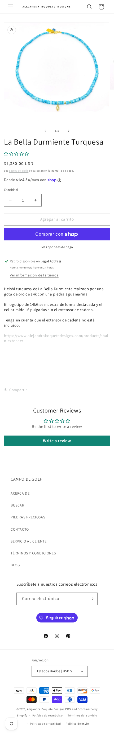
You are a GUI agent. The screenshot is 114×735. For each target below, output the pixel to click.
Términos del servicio (82, 715)
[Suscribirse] (91, 599)
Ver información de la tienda (34, 275)
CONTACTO (20, 529)
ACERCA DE (20, 493)
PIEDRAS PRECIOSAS (28, 517)
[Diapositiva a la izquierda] (45, 131)
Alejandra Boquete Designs (46, 709)
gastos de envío (19, 170)
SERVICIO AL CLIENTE (28, 541)
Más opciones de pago (57, 247)
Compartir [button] (18, 389)
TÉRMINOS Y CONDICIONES (33, 553)
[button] (10, 7)
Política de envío (77, 723)
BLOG (15, 565)
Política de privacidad (45, 723)
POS (68, 709)
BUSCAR (17, 505)
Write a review (57, 440)
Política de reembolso (47, 715)
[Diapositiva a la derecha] (68, 131)
